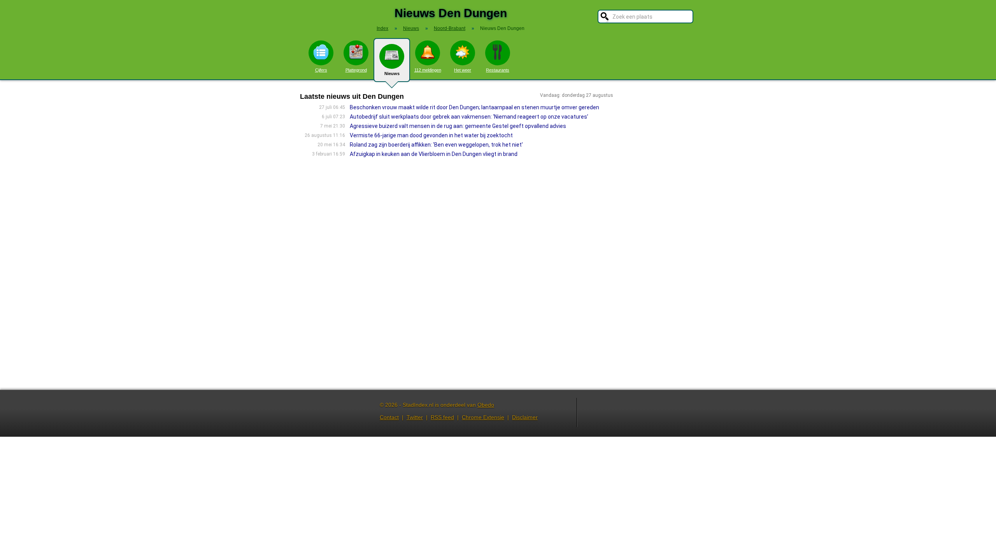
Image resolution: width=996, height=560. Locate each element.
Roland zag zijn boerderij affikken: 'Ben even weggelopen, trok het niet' (436, 145)
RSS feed (442, 417)
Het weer (462, 70)
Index (382, 28)
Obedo (485, 405)
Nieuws (392, 73)
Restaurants (497, 70)
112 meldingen (427, 70)
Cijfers (321, 70)
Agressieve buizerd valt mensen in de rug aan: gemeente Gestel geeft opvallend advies (458, 126)
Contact (389, 417)
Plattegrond (356, 70)
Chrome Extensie (483, 417)
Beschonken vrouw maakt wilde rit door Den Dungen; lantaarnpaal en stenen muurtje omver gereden (474, 107)
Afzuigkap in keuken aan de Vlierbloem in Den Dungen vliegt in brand (433, 154)
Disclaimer (525, 417)
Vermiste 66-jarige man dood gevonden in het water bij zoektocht (431, 135)
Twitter (415, 417)
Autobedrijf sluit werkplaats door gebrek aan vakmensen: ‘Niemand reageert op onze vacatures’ (469, 117)
